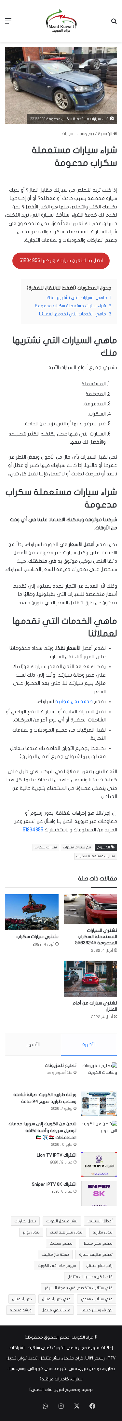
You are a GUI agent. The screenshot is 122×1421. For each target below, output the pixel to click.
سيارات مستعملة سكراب (95, 856)
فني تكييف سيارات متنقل (90, 1277)
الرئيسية (105, 134)
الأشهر (33, 1044)
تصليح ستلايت (61, 1243)
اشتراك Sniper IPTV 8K (54, 1184)
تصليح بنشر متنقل (98, 1243)
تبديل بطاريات (25, 1221)
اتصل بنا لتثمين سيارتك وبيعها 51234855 (61, 260)
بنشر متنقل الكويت (61, 1221)
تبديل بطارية (103, 1232)
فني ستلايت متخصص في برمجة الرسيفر (79, 1288)
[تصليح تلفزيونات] (99, 1074)
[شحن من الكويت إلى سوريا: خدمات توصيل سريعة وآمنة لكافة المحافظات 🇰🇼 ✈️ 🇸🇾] (99, 1133)
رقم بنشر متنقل (99, 1266)
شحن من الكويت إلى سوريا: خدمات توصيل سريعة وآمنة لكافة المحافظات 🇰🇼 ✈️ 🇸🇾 (42, 1130)
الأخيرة (89, 1044)
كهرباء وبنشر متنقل (96, 1310)
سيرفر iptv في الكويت (56, 1266)
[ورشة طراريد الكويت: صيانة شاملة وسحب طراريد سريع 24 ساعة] (99, 1104)
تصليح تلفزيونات (60, 1065)
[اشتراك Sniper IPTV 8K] (99, 1193)
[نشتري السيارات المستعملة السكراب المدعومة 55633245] (90, 909)
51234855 (33, 829)
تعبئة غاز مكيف (55, 1254)
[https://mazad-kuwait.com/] (61, 21)
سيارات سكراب (46, 847)
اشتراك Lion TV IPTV (56, 1155)
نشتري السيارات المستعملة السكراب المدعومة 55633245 (96, 936)
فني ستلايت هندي (97, 1299)
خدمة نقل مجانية (74, 701)
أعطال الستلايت (100, 1221)
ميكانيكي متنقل (56, 1310)
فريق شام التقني (47, 1389)
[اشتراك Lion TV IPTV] (99, 1164)
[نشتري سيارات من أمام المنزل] (90, 979)
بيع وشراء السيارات (77, 134)
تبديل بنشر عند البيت (66, 1232)
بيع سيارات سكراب (77, 847)
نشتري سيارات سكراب (37, 936)
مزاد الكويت (82, 1337)
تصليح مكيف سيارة (96, 1254)
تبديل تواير (31, 1232)
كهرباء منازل (22, 1299)
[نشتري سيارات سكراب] (32, 912)
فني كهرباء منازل (56, 1299)
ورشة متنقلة (21, 1310)
